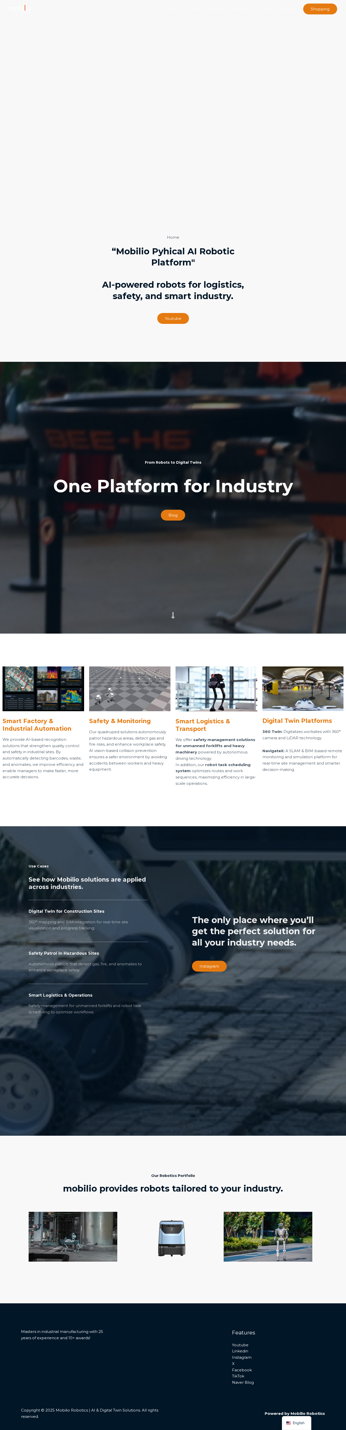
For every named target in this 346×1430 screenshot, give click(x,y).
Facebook (242, 1370)
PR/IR (265, 8)
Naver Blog (243, 1382)
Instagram (242, 1357)
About (193, 8)
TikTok (238, 1376)
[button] (250, 9)
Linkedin (240, 1351)
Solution (215, 8)
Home (173, 8)
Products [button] (239, 8)
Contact (286, 8)
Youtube (240, 1345)
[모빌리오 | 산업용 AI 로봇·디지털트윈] (20, 8)
